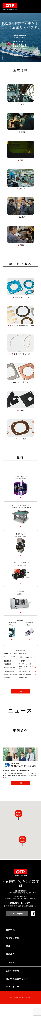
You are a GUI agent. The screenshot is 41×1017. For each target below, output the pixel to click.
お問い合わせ (16, 913)
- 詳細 (20, 691)
